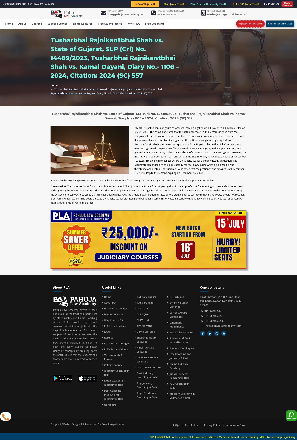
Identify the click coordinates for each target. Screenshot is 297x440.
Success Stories (57, 23)
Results (108, 337)
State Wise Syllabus (181, 332)
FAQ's (107, 331)
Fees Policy (191, 425)
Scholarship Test (145, 4)
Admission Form (236, 425)
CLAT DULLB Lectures (149, 367)
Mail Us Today (115, 10)
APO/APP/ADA (144, 326)
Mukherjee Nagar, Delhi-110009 (226, 14)
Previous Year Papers (181, 348)
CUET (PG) (142, 314)
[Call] (5, 416)
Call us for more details (170, 10)
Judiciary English (147, 297)
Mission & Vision (114, 314)
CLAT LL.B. (143, 308)
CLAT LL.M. (143, 320)
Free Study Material (110, 23)
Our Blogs (110, 404)
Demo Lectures (82, 23)
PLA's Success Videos (116, 349)
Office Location (216, 10)
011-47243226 (212, 311)
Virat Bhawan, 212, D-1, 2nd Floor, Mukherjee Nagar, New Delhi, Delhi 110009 (220, 301)
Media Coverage (287, 4)
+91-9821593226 (167, 14)
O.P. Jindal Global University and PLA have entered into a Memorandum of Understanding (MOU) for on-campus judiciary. (179, 437)
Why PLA (134, 23)
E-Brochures (176, 297)
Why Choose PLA (114, 320)
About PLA (110, 302)
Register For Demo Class (280, 23)
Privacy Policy (212, 425)
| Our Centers (271, 3)
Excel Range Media (112, 424)
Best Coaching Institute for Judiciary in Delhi (114, 395)
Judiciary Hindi (145, 302)
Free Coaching (154, 23)
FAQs (176, 425)
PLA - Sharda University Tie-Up (209, 4)
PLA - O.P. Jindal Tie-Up (246, 4)
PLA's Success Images (116, 343)
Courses (37, 23)
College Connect (114, 365)
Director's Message (115, 308)
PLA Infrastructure (115, 326)
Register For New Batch (250, 23)
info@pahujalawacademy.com (126, 14)
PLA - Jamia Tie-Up (174, 4)
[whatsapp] (291, 415)
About (22, 23)
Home (9, 23)
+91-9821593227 (213, 316)
